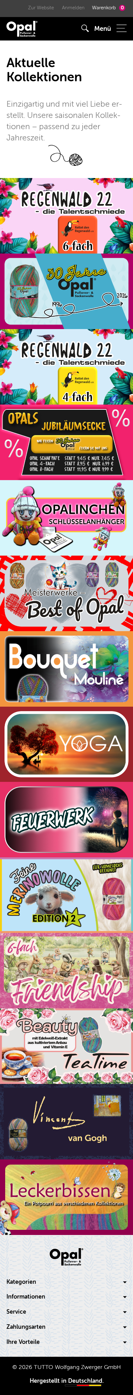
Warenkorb (108, 8)
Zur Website (41, 8)
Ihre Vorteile (23, 1342)
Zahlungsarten (26, 1327)
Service (16, 1312)
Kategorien (21, 1282)
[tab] (66, 1282)
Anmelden (73, 8)
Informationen (25, 1297)
